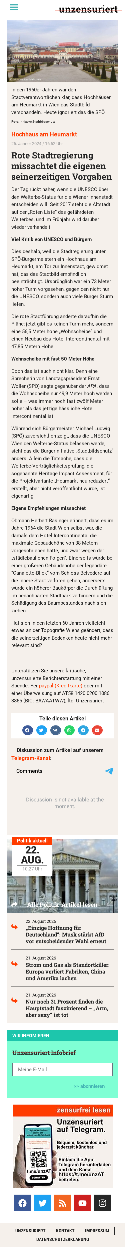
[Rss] (62, 1203)
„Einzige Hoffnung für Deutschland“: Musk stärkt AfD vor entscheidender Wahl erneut (66, 934)
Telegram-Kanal (30, 758)
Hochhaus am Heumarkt (44, 134)
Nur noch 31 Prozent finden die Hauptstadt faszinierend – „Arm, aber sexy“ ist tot (67, 1008)
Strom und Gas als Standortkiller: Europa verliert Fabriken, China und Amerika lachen (68, 971)
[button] (14, 7)
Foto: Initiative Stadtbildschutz (33, 121)
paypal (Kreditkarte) (60, 686)
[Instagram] (102, 1203)
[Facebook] (22, 1203)
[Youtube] (82, 1203)
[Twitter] (42, 1203)
